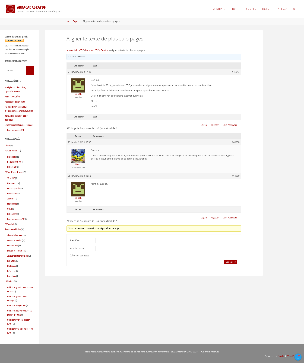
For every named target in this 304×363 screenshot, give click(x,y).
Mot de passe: (77, 248)
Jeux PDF (10, 198)
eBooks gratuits (13, 188)
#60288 (235, 142)
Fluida (280, 356)
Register (215, 124)
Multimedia (12, 203)
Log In (204, 124)
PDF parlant (12, 214)
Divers (7, 145)
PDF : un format (11, 150)
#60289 (235, 175)
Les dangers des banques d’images (19, 125)
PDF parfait (9, 224)
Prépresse (11, 271)
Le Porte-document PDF (14, 130)
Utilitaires (9, 281)
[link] (294, 9)
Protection (11, 276)
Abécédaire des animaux (15, 101)
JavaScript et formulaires (17, 255)
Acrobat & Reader (14, 240)
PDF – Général (102, 50)
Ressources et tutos (13, 229)
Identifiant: (75, 240)
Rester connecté (81, 255)
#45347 (235, 71)
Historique (11, 156)
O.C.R (9, 209)
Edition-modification (16, 250)
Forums (89, 50)
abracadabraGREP (14, 235)
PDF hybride (12, 167)
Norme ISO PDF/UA (12, 96)
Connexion (231, 261)
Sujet (75, 21)
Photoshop (11, 266)
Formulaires (12, 193)
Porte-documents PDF (16, 219)
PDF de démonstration (14, 172)
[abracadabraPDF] (10, 8)
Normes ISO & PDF (14, 162)
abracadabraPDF (75, 50)
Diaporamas (12, 183)
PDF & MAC (11, 261)
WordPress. (293, 356)
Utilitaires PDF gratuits (16, 305)
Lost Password (230, 124)
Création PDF (12, 245)
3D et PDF (11, 178)
